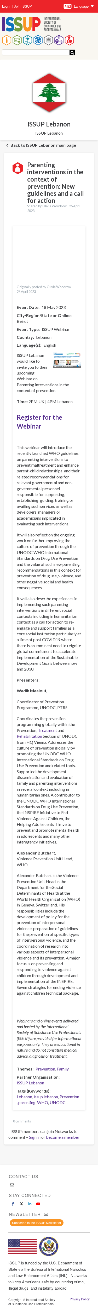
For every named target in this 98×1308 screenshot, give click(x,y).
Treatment (47, 730)
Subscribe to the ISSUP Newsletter (36, 1222)
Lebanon (24, 1096)
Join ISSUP (23, 6)
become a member (62, 1137)
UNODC (58, 1102)
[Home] (31, 25)
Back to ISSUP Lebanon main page (43, 145)
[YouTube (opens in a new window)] (38, 1204)
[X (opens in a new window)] (21, 1204)
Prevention (45, 1068)
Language (81, 6)
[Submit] (72, 52)
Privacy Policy (80, 1299)
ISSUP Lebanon (30, 1082)
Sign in (35, 1137)
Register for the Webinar (39, 421)
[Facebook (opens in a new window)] (13, 1204)
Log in (6, 6)
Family (63, 1068)
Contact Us (23, 1176)
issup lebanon (46, 1096)
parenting (27, 1102)
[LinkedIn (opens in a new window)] (30, 1204)
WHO (42, 1102)
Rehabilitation (29, 736)
